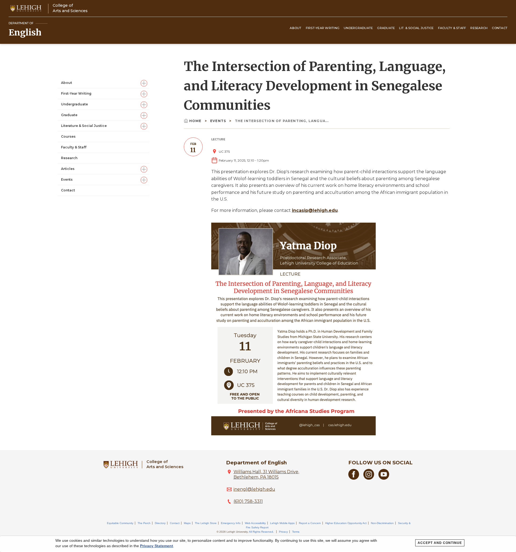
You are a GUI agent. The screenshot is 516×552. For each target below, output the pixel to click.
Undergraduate (358, 28)
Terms (295, 531)
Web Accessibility (255, 523)
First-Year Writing (323, 28)
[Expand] (144, 83)
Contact (499, 28)
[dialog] (258, 544)
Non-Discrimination (382, 523)
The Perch (144, 523)
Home (196, 121)
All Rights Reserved (261, 531)
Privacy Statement (156, 546)
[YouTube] (383, 478)
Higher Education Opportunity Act (346, 523)
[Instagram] (368, 478)
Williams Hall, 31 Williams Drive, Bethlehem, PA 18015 (266, 474)
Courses (68, 136)
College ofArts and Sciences (70, 8)
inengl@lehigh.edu (254, 489)
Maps (187, 523)
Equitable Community (120, 523)
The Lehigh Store (206, 523)
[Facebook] (353, 478)
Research (479, 28)
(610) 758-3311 (248, 501)
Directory (160, 523)
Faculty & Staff (452, 28)
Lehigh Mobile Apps (282, 523)
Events (67, 179)
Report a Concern (310, 523)
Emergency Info (231, 523)
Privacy (283, 531)
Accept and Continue (440, 543)
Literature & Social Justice (84, 126)
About (295, 28)
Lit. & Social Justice (416, 28)
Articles (67, 169)
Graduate (386, 28)
